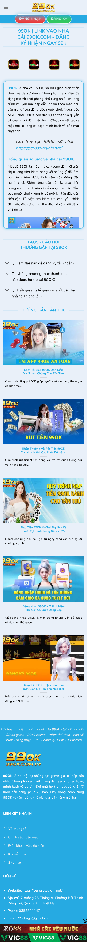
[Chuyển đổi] (7, 263)
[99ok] (43, 7)
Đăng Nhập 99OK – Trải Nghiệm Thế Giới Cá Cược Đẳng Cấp (44, 608)
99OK (12, 88)
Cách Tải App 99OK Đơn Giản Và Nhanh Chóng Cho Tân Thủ (43, 371)
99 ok (82, 729)
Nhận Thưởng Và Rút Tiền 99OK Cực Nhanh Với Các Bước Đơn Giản (43, 450)
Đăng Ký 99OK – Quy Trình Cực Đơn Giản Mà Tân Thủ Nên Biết (43, 687)
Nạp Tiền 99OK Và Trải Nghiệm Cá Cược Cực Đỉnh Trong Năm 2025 (43, 529)
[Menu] (5, 7)
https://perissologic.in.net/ (39, 148)
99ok (32, 729)
